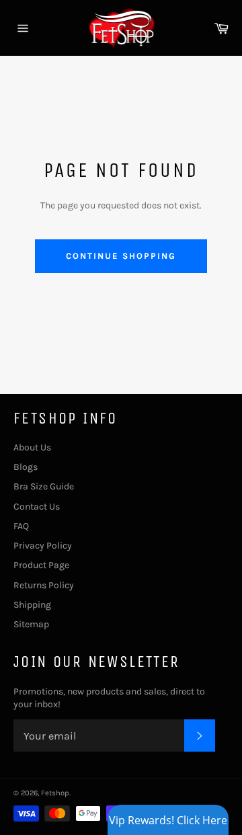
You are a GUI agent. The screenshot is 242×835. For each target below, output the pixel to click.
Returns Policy (43, 585)
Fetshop (55, 793)
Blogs (25, 467)
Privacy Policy (42, 545)
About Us (32, 447)
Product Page (41, 565)
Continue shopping (120, 256)
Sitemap (31, 624)
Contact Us (36, 506)
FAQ (21, 526)
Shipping (32, 604)
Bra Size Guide (43, 486)
